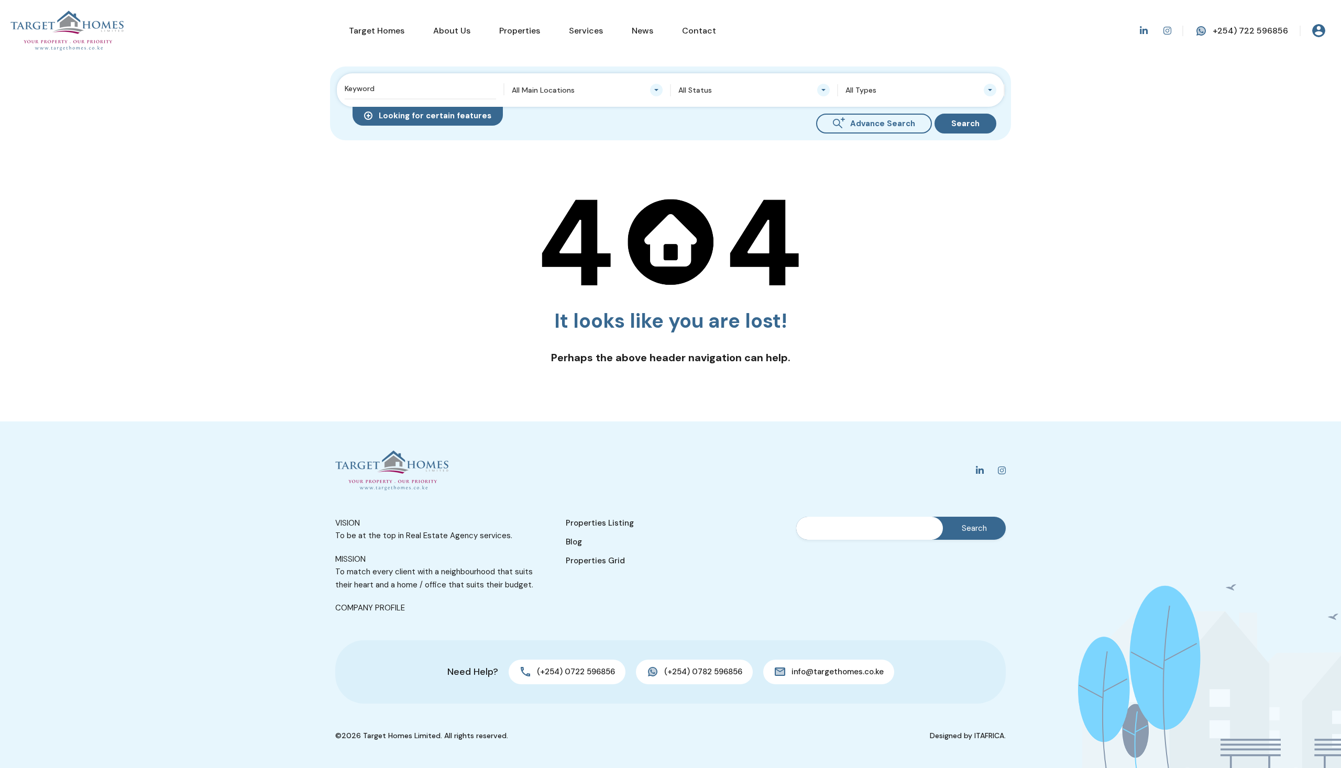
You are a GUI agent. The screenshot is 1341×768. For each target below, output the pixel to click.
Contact (699, 30)
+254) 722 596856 (1250, 30)
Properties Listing (600, 523)
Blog (574, 542)
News (642, 30)
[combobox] (587, 90)
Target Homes (376, 30)
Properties (519, 30)
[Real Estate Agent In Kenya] (67, 30)
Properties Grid (595, 560)
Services (586, 30)
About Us (451, 30)
